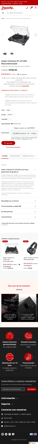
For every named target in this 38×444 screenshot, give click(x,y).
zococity (24, 439)
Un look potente (7, 212)
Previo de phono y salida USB (11, 206)
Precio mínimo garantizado (13, 147)
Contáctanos (4, 224)
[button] (5, 74)
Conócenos (19, 289)
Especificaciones (15, 156)
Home (3, 18)
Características (6, 217)
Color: (3, 110)
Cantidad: (4, 119)
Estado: (3, 114)
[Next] (35, 34)
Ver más (30, 139)
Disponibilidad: (6, 124)
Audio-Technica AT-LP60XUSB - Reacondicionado (9, 259)
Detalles (5, 156)
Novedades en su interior (10, 201)
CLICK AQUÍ (25, 86)
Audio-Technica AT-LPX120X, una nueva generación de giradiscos (14, 171)
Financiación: (5, 133)
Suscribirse (31, 389)
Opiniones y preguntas (29, 156)
